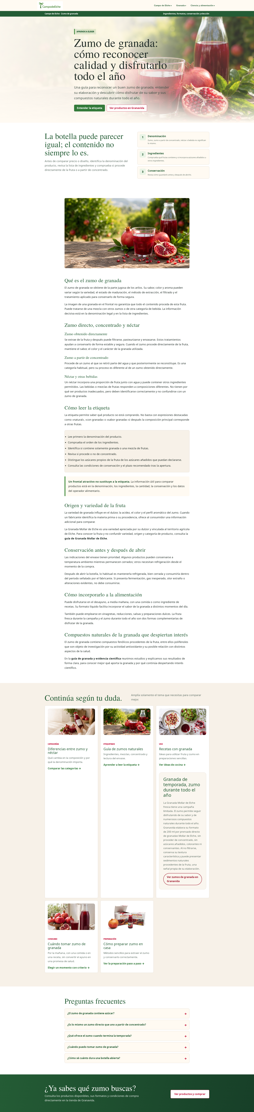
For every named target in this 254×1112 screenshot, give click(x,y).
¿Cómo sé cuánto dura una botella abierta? (93, 1058)
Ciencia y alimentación (202, 5)
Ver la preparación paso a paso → (123, 963)
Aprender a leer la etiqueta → (121, 764)
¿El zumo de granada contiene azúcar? (90, 1013)
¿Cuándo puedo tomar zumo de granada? (92, 1047)
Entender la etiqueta (89, 108)
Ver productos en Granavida (127, 108)
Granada (180, 5)
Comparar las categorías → (64, 768)
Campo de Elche (162, 5)
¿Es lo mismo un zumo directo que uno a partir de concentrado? (106, 1024)
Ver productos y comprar (189, 1094)
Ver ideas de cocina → (172, 764)
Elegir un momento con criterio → (69, 967)
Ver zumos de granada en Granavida (182, 879)
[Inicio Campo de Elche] (50, 5)
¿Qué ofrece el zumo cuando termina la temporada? (99, 1035)
